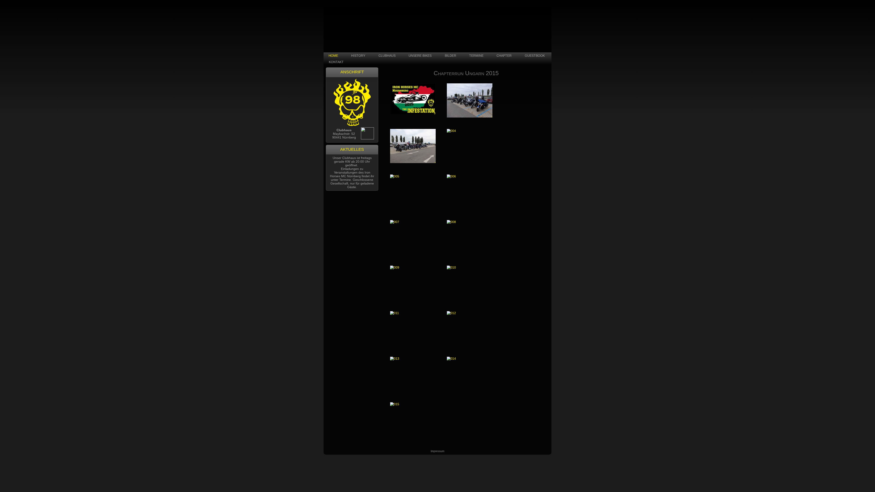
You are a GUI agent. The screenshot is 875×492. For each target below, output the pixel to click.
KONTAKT (336, 62)
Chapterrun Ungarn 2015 (466, 73)
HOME (333, 55)
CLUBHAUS (387, 55)
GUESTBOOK (535, 55)
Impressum (437, 451)
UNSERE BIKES (420, 55)
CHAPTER (504, 55)
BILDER (450, 55)
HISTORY (358, 55)
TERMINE (476, 55)
